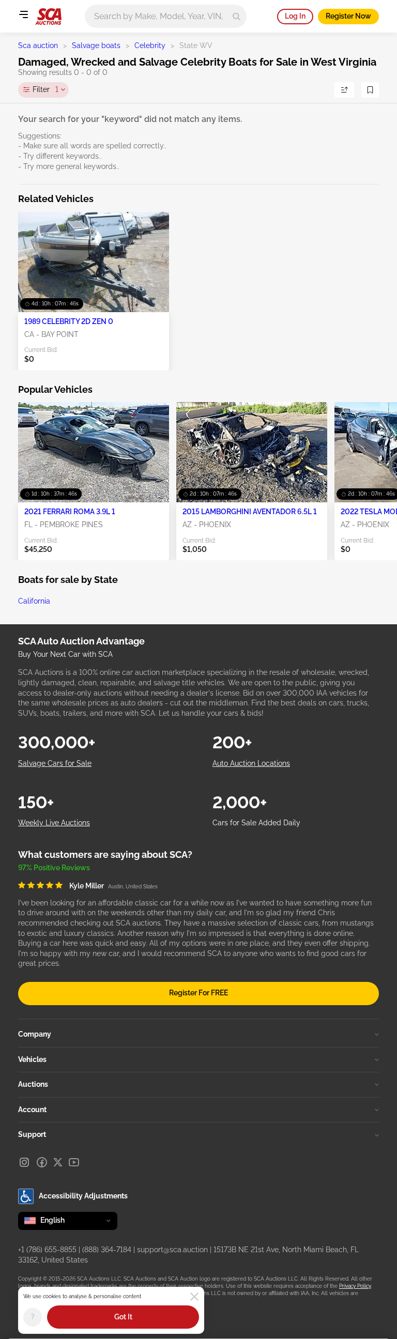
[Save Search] (370, 90)
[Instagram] (24, 1162)
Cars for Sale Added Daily (256, 823)
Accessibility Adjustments (83, 1196)
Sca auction (38, 45)
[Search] (236, 16)
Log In (295, 16)
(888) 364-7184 (106, 1249)
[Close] (194, 1296)
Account (32, 1109)
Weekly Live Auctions (54, 823)
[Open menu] (23, 14)
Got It (123, 1317)
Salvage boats (96, 45)
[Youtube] (74, 1162)
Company (34, 1034)
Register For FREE (198, 993)
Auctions (33, 1084)
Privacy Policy (355, 1286)
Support (32, 1134)
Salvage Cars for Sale (54, 763)
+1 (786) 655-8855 (47, 1249)
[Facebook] (42, 1162)
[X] (58, 1162)
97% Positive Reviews (54, 868)
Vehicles (32, 1059)
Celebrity (149, 45)
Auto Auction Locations (251, 763)
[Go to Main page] (48, 16)
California (34, 601)
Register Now (348, 16)
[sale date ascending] (344, 90)
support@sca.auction (172, 1249)
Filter (45, 89)
